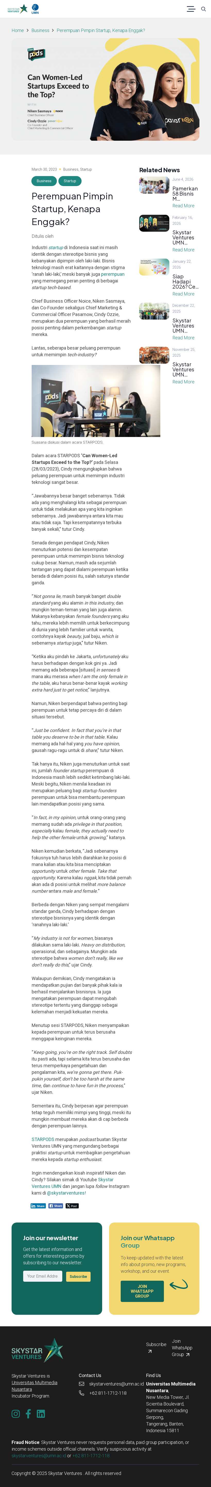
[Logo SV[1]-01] (17, 9)
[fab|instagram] (16, 1414)
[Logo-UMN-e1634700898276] (35, 9)
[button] (191, 9)
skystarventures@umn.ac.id (39, 1455)
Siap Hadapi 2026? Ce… (185, 281)
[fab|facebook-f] (28, 1414)
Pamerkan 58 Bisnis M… (185, 193)
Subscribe (78, 1277)
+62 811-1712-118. (91, 1455)
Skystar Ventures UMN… (183, 237)
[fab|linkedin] (41, 1414)
